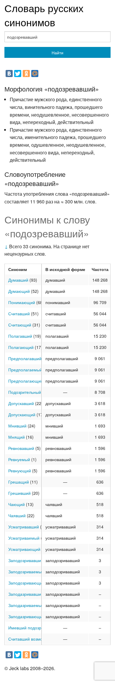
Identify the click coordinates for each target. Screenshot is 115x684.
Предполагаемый (25, 370)
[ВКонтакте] (9, 73)
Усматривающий (24, 549)
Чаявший (17, 515)
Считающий (19, 325)
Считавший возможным (30, 639)
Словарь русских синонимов (43, 15)
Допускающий (21, 414)
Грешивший (19, 493)
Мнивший (17, 426)
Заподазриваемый (26, 605)
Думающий (19, 291)
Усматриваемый (24, 538)
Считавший (19, 313)
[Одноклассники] (26, 73)
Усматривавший (23, 527)
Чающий (16, 504)
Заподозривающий (26, 583)
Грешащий (18, 482)
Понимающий (21, 302)
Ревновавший (21, 448)
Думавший (18, 280)
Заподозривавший (25, 560)
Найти (57, 52)
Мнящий (16, 437)
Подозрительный (24, 392)
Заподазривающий (26, 616)
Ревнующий (19, 471)
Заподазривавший (25, 594)
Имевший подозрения (29, 628)
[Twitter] (17, 73)
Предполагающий (25, 381)
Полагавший (20, 336)
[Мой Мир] (34, 73)
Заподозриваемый (26, 571)
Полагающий (21, 347)
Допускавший (21, 403)
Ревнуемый (19, 459)
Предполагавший (25, 358)
